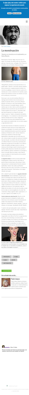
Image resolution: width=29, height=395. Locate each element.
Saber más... (23, 293)
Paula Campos (7, 46)
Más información (17, 13)
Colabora (15, 389)
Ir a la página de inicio (9, 23)
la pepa (5, 260)
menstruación (7, 256)
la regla (16, 256)
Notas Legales (21, 389)
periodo (13, 260)
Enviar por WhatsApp (7, 270)
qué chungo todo (7, 263)
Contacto (9, 389)
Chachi (9, 13)
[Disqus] (14, 320)
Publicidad (4, 389)
